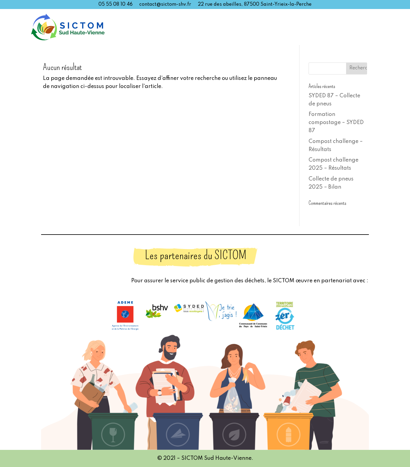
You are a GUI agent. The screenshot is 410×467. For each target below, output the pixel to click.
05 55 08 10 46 (115, 4)
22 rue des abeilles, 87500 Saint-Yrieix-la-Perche (255, 4)
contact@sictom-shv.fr (165, 4)
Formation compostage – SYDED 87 (336, 122)
